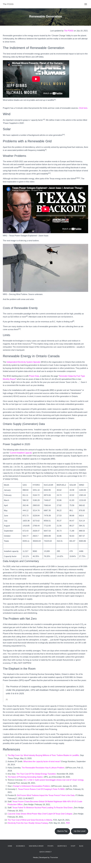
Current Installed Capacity (21, 453)
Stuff (73, 846)
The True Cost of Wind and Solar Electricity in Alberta (30, 820)
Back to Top (62, 831)
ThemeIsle (54, 857)
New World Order (36, 846)
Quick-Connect (45, 852)
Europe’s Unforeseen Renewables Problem (31, 786)
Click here (83, 108)
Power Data (34, 376)
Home (10, 846)
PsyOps (50, 846)
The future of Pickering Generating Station (25, 777)
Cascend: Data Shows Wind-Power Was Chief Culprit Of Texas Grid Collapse (40, 814)
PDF (68, 823)
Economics (20, 846)
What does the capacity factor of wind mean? (42, 761)
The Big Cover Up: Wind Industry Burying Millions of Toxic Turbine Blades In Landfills (43, 755)
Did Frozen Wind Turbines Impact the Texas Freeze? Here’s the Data (46, 795)
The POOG (68, 31)
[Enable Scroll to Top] (86, 858)
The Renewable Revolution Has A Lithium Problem (43, 768)
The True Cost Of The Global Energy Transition (36, 774)
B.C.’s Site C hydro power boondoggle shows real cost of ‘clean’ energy (53, 780)
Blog (81, 846)
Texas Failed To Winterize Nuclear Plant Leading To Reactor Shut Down (42, 808)
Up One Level (79, 831)
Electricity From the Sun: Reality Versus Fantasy (28, 823)
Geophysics (62, 846)
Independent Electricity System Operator (23, 362)
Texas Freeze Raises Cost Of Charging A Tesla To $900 (41, 789)
